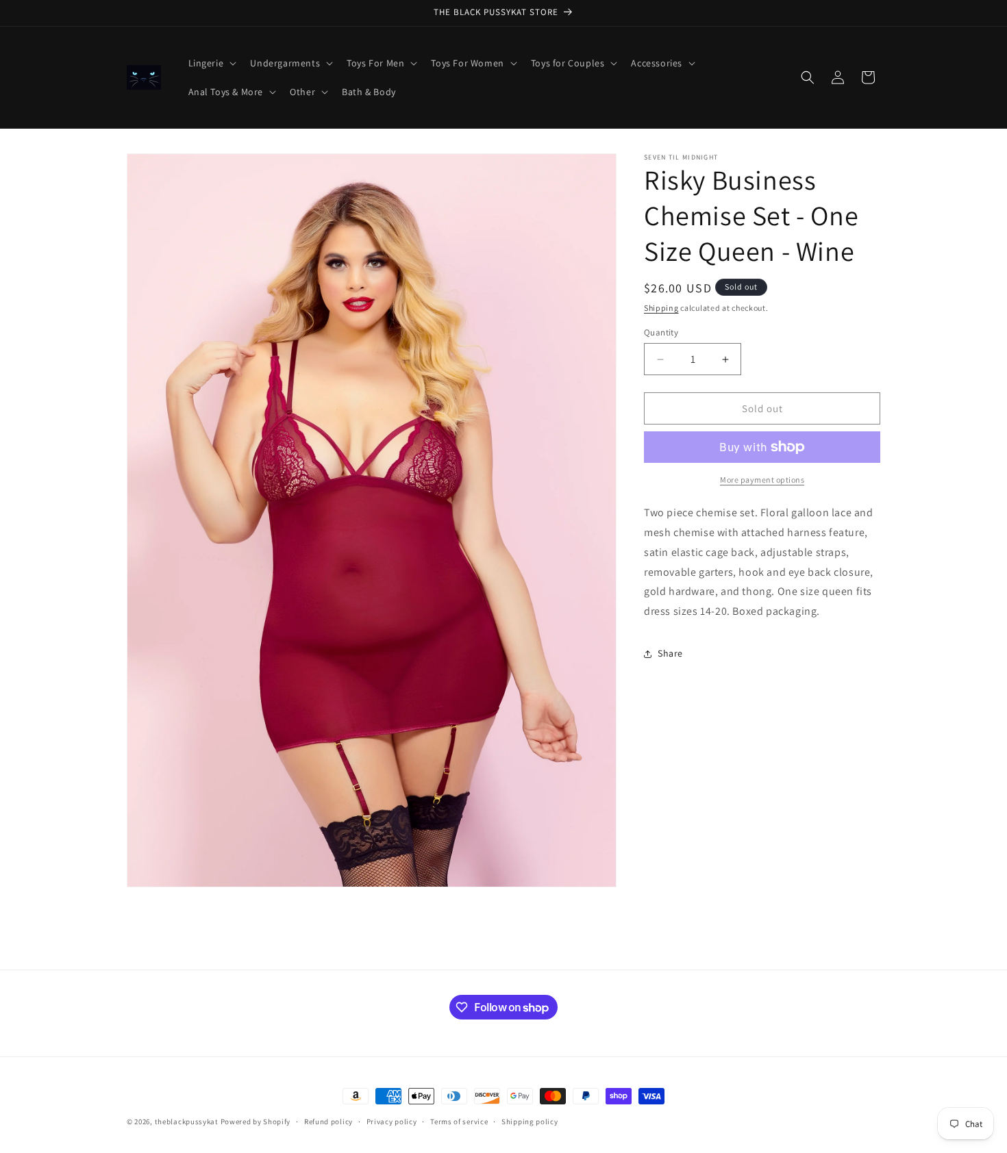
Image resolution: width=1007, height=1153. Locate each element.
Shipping (661, 308)
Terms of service (459, 1121)
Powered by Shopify (256, 1121)
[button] (211, 63)
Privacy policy (391, 1121)
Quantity (661, 332)
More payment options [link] (762, 479)
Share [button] (670, 653)
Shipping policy (529, 1121)
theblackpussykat (187, 1121)
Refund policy (328, 1121)
